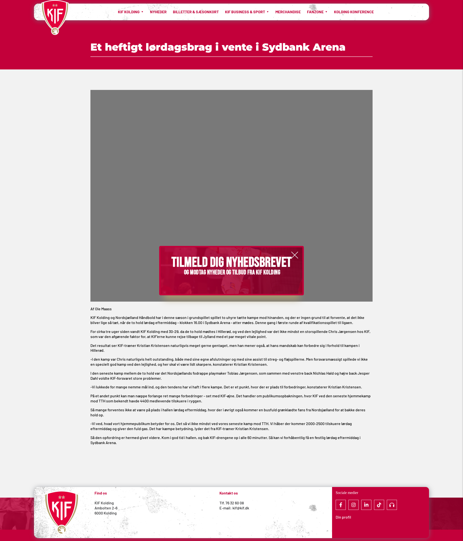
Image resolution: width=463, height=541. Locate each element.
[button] (295, 255)
